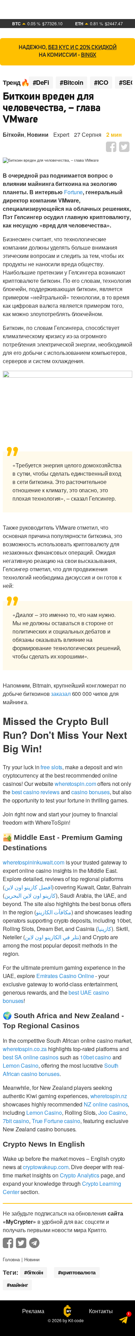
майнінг (19, 1285)
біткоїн (35, 1272)
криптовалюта (78, 1272)
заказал (60, 694)
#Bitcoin (71, 82)
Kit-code (76, 1320)
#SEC (127, 82)
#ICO (101, 82)
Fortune (73, 192)
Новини (37, 134)
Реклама (33, 1311)
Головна (11, 1259)
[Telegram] (124, 1321)
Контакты (101, 1311)
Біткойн (13, 134)
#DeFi (41, 82)
